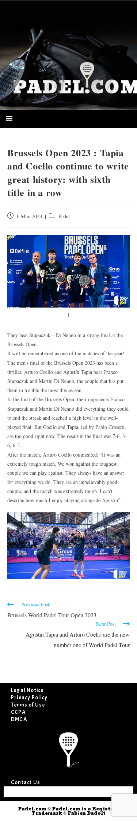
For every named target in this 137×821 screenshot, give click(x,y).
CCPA (18, 712)
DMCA (19, 719)
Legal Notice (27, 690)
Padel (64, 216)
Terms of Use (28, 704)
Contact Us (25, 782)
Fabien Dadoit (87, 813)
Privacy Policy (29, 697)
